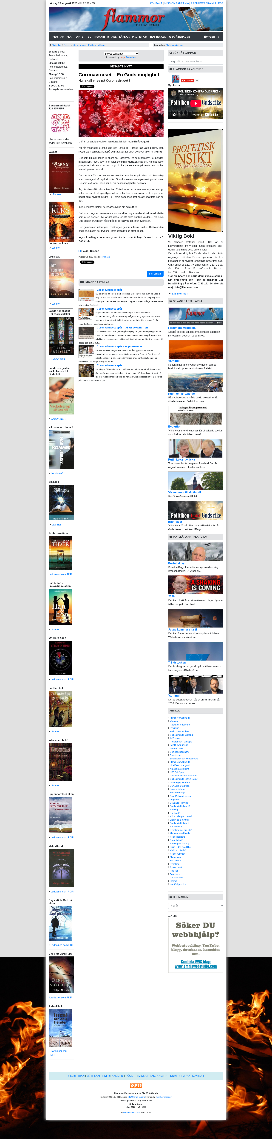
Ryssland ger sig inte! (181, 830)
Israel (112, 36)
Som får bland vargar (180, 796)
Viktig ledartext (177, 837)
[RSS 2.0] (136, 1085)
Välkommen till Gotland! (184, 492)
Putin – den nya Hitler (180, 847)
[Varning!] (195, 684)
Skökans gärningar (174, 45)
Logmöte (174, 799)
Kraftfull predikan (178, 884)
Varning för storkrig (179, 843)
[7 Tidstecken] (195, 651)
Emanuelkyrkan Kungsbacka (184, 758)
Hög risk (174, 871)
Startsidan (56, 45)
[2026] (195, 584)
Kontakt (156, 3)
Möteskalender (98, 1076)
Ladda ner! (57, 473)
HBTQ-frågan (177, 772)
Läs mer (55, 303)
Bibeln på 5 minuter (179, 820)
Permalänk (105, 257)
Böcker (131, 1076)
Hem (55, 36)
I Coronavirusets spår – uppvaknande (119, 346)
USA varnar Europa (179, 786)
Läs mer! (56, 524)
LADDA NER (58, 359)
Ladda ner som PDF (60, 997)
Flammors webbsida (182, 327)
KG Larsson (176, 860)
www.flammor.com (164, 1097)
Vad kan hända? (178, 850)
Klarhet (173, 881)
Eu (89, 36)
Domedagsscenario (180, 752)
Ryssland (174, 864)
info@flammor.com (136, 1097)
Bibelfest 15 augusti (180, 765)
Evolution (174, 426)
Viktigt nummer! (177, 854)
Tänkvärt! (175, 813)
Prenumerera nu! (203, 3)
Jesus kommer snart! (182, 629)
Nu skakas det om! (179, 769)
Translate (131, 57)
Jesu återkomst (180, 36)
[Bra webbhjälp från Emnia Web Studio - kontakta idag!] (195, 945)
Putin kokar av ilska (181, 459)
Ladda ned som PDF (62, 945)
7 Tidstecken (177, 662)
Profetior (139, 36)
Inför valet (175, 521)
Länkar (124, 36)
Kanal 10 (118, 1076)
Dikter (80, 36)
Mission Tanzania (176, 3)
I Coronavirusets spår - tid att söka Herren (122, 327)
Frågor (99, 36)
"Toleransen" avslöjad (181, 741)
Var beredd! (176, 826)
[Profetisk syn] (195, 551)
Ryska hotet (176, 867)
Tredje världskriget (179, 823)
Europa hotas (177, 748)
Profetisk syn (177, 563)
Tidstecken (158, 36)
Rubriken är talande (181, 393)
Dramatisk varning (179, 803)
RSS (220, 3)
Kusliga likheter (177, 789)
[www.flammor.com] (136, 19)
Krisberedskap (177, 792)
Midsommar (175, 857)
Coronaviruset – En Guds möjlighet (89, 45)
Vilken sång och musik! (181, 816)
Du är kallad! (176, 840)
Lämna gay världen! (180, 782)
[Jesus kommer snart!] (195, 618)
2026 (171, 596)
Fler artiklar (155, 273)
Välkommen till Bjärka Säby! (184, 779)
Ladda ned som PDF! (60, 574)
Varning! (174, 360)
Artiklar (66, 36)
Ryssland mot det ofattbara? (184, 775)
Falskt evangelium (179, 745)
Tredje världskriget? (180, 806)
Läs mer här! (180, 293)
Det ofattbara (176, 877)
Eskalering (175, 755)
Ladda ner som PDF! (62, 679)
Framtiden (175, 874)
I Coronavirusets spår (109, 290)
